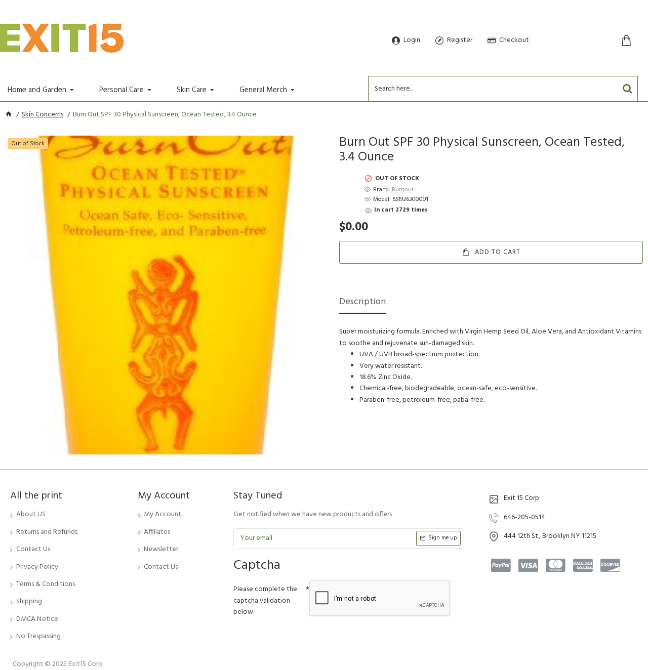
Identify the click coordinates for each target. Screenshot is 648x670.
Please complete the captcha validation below (265, 600)
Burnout (403, 190)
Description (362, 303)
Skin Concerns (42, 114)
